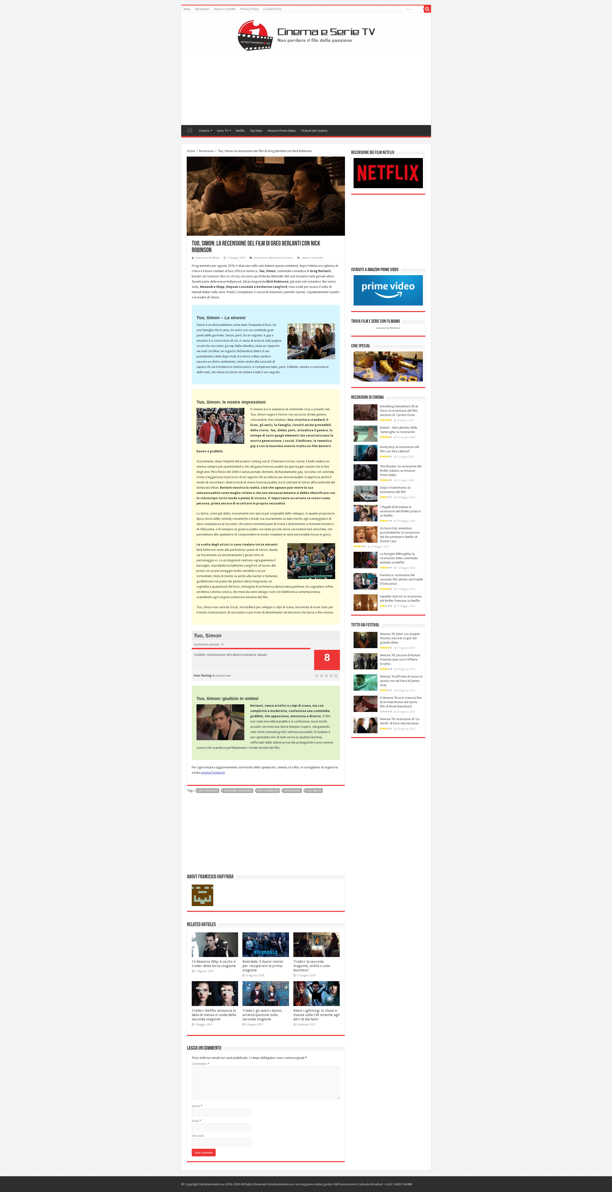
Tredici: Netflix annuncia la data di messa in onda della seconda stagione (214, 1014)
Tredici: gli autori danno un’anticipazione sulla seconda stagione (262, 1014)
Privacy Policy (249, 9)
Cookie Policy (272, 9)
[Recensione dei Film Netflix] (388, 173)
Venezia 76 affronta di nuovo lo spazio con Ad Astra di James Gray (401, 681)
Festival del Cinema (314, 130)
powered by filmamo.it (388, 328)
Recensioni (202, 9)
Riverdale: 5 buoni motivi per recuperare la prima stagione (262, 965)
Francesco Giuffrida (207, 257)
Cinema (204, 130)
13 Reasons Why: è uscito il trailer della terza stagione (214, 963)
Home (190, 130)
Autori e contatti (224, 9)
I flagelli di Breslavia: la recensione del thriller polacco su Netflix (400, 511)
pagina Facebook (213, 772)
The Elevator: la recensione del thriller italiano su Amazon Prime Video (400, 471)
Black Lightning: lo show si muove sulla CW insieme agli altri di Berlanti (316, 1014)
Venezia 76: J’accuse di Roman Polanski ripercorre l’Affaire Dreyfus (400, 659)
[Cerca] (427, 9)
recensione (292, 790)
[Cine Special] (388, 366)
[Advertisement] (306, 86)
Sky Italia (256, 130)
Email (196, 1121)
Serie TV (222, 130)
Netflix (240, 130)
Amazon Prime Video (282, 130)
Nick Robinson (268, 790)
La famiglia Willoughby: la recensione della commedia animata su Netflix (399, 558)
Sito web (198, 1135)
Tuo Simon (314, 790)
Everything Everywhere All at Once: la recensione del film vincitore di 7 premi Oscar (399, 411)
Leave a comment (312, 257)
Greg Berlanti (208, 790)
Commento (200, 1064)
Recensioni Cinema (281, 257)
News (187, 9)
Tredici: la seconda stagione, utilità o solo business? (311, 965)
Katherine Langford (237, 790)
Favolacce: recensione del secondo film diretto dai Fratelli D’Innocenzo (401, 579)
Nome (197, 1106)
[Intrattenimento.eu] (306, 34)
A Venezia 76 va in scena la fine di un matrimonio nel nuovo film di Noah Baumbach (401, 702)
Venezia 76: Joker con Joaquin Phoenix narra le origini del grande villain (400, 638)
